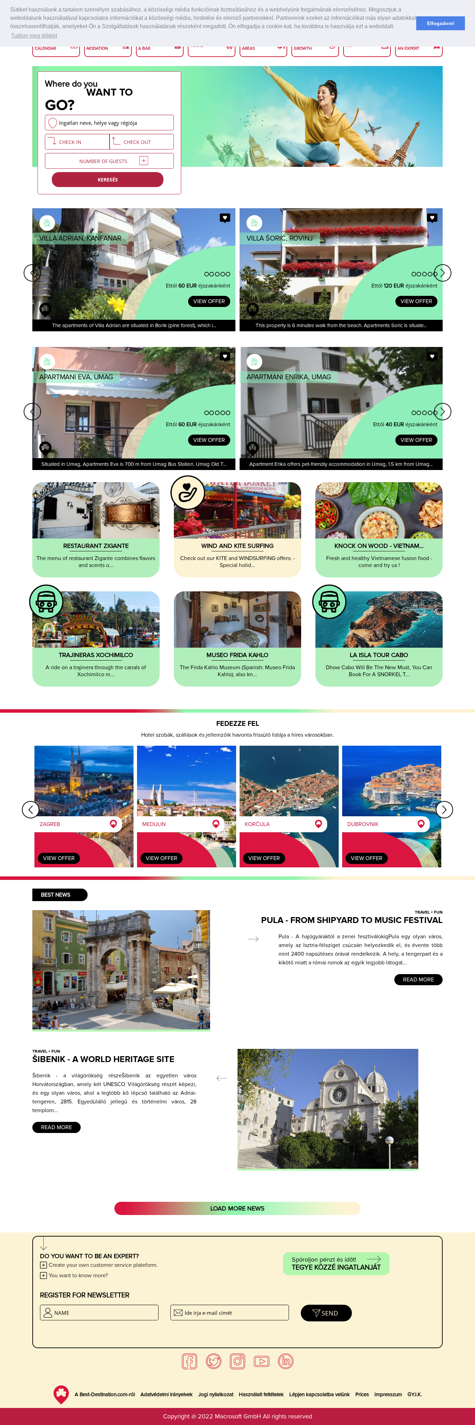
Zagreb (50, 824)
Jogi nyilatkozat (215, 1394)
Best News (55, 894)
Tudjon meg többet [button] (34, 36)
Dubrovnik (363, 824)
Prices (362, 1394)
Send (330, 1313)
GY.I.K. (415, 1394)
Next (442, 273)
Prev (32, 273)
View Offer (209, 301)
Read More (418, 979)
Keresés (108, 179)
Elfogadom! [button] (440, 23)
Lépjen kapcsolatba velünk (319, 1394)
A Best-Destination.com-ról (105, 1394)
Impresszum (388, 1394)
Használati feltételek (261, 1394)
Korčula (257, 824)
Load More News (237, 1208)
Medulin (154, 824)
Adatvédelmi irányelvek (166, 1394)
